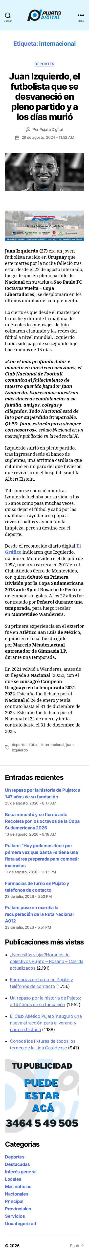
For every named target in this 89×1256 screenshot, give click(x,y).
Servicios (15, 1216)
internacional (52, 744)
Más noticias (18, 1186)
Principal (14, 1201)
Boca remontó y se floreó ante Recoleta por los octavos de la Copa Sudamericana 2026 (42, 821)
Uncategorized (20, 1223)
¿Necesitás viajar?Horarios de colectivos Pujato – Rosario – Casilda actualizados (46, 961)
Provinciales (18, 1208)
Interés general (21, 1171)
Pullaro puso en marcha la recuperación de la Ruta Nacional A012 (39, 914)
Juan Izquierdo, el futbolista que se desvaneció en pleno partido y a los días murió (44, 96)
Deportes (44, 64)
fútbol (34, 744)
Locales (13, 1179)
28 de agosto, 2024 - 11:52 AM (48, 137)
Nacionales (16, 1194)
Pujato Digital (51, 129)
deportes (19, 744)
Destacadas (17, 1164)
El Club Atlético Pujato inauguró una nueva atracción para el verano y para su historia (46, 1023)
